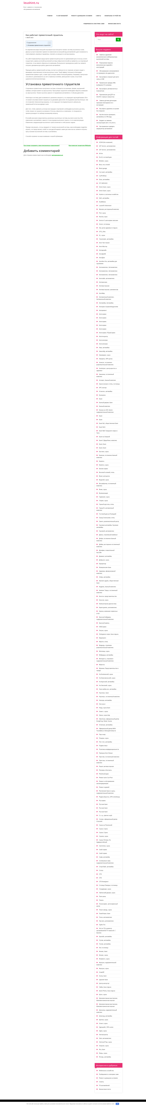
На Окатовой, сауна (105, 685)
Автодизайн (102, 250)
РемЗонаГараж (104, 774)
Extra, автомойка (104, 179)
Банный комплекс (104, 406)
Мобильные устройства (113, 15)
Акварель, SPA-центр (105, 358)
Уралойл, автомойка (105, 936)
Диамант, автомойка (105, 556)
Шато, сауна (103, 994)
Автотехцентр (103, 336)
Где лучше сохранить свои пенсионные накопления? (42, 145)
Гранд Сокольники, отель (107, 517)
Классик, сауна (103, 600)
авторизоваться (57, 155)
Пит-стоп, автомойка (105, 742)
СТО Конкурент (103, 881)
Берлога (101, 461)
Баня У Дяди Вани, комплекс (108, 440)
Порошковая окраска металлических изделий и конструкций (104, 65)
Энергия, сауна (104, 1045)
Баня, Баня (102, 444)
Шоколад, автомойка (105, 1016)
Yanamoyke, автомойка (106, 239)
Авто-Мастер (103, 246)
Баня (100, 416)
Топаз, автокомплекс (105, 917)
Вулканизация (103, 493)
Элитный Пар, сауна (105, 1042)
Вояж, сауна (103, 489)
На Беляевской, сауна (106, 674)
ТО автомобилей (62, 15)
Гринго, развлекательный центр (109, 521)
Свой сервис (103, 849)
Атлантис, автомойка (105, 391)
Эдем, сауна (103, 1031)
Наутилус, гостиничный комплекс (109, 696)
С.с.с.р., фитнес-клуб (105, 815)
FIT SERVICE (103, 183)
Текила (101, 900)
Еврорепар (102, 563)
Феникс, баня (103, 951)
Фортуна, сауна (104, 968)
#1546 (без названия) (105, 142)
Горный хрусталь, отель (106, 504)
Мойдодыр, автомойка (106, 655)
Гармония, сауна (104, 497)
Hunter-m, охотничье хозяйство (108, 194)
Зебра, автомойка (104, 577)
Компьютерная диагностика (107, 603)
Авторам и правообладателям (108, 306)
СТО (100, 874)
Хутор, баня (102, 976)
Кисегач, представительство (108, 596)
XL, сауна (102, 235)
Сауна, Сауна (103, 829)
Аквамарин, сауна (104, 355)
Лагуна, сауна (103, 630)
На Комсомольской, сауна (107, 678)
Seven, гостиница (104, 224)
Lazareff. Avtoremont (105, 205)
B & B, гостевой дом (105, 157)
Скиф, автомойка (104, 857)
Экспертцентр (103, 1034)
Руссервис (102, 800)
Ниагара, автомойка (105, 700)
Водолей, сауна (104, 480)
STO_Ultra (102, 231)
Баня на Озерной (104, 436)
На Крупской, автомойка (106, 681)
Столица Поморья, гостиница (108, 885)
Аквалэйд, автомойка (105, 351)
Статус (101, 870)
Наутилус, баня (104, 693)
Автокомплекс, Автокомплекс (108, 267)
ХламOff (101, 972)
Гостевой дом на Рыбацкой (107, 514)
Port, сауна (102, 213)
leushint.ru (31, 3)
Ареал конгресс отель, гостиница (109, 384)
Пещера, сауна (103, 738)
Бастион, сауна (104, 451)
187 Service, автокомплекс (107, 146)
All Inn (101, 153)
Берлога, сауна (103, 465)
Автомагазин (103, 282)
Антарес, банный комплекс (107, 380)
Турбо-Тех (102, 924)
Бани (100, 399)
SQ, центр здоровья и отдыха (108, 228)
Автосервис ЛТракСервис (107, 332)
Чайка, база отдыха (105, 987)
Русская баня (103, 804)
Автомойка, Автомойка (106, 303)
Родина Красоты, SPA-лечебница (109, 797)
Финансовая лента (114, 23)
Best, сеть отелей (104, 164)
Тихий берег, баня (104, 913)
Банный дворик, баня (105, 402)
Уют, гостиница (103, 947)
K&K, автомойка (104, 198)
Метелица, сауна (104, 651)
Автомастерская (104, 286)
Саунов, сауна (103, 836)
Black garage (103, 168)
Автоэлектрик (103, 340)
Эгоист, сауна (103, 1023)
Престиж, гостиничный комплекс (109, 757)
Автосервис (102, 314)
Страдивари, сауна (105, 889)
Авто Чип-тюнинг (104, 242)
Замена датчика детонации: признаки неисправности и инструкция (106, 103)
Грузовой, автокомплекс (106, 531)
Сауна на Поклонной (105, 825)
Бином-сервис (103, 468)
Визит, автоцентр (104, 476)
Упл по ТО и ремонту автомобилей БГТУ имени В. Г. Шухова (106, 931)
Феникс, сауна (103, 955)
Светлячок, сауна (104, 846)
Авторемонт (103, 310)
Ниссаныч (102, 704)
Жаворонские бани (105, 567)
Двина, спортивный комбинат (108, 534)
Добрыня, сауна (104, 560)
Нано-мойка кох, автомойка (107, 689)
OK (117, 1103)
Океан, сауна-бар (104, 715)
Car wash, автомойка (105, 172)
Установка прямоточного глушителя (39, 45)
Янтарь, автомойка (105, 1057)
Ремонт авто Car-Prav (106, 777)
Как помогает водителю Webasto (80, 145)
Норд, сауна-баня (104, 707)
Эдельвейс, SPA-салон (106, 1027)
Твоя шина (102, 896)
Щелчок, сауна (103, 1019)
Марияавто (102, 638)
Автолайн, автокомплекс (106, 278)
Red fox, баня (103, 216)
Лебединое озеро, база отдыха (108, 634)
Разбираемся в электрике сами (94, 23)
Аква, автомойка (104, 347)
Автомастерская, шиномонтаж (108, 289)
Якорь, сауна (103, 1053)
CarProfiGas (102, 176)
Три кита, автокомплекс (106, 921)
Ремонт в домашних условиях (81, 15)
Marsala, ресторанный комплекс (109, 209)
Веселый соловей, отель (106, 472)
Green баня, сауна (104, 187)
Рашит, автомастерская (106, 766)
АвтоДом (102, 257)
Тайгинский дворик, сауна (107, 892)
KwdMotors (102, 202)
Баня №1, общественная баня (108, 423)
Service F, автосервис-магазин (108, 220)
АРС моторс (103, 387)
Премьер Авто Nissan (106, 753)
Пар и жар (102, 734)
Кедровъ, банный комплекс (107, 586)
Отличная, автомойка (105, 725)
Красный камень (104, 623)
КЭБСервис (102, 626)
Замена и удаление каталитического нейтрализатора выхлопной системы (106, 57)
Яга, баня (102, 1049)
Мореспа (102, 664)
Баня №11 (102, 427)
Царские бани (103, 979)
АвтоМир (102, 293)
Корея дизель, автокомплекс (108, 607)
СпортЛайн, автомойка (106, 866)
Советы (98, 15)
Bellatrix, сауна (103, 161)
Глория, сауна (103, 500)
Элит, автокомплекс (105, 1038)
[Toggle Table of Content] (48, 42)
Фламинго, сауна (104, 959)
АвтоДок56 (102, 254)
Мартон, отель (103, 641)
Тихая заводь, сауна (105, 910)
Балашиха (102, 395)
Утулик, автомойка (105, 940)
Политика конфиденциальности (109, 749)
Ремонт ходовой (104, 787)
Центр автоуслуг (104, 983)
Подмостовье (103, 745)
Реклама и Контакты (105, 770)
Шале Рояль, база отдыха (107, 991)
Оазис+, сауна (103, 711)
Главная (49, 15)
